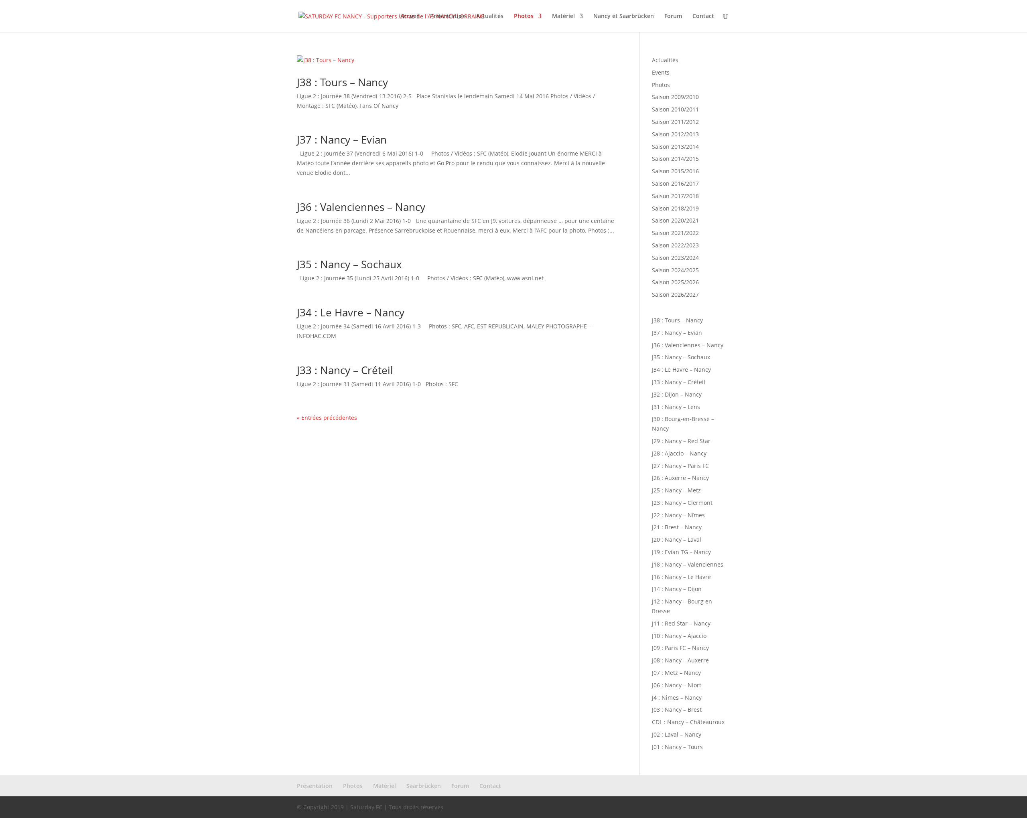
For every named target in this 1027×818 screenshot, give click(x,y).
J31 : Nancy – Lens (676, 407)
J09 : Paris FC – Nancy (680, 648)
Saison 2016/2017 (675, 183)
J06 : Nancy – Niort (676, 685)
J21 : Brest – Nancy (677, 527)
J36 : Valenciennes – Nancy (361, 207)
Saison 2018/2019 (675, 208)
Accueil (410, 16)
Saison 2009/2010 (675, 97)
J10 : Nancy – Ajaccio (679, 636)
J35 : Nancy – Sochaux (349, 264)
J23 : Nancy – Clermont (682, 502)
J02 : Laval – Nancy (676, 734)
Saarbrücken (423, 786)
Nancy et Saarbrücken (623, 16)
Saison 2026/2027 (675, 294)
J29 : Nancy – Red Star (681, 441)
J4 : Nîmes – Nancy (677, 697)
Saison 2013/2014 (675, 146)
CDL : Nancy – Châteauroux (688, 722)
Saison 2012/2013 (675, 134)
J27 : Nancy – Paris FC (680, 466)
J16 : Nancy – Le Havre (681, 577)
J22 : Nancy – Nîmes (678, 515)
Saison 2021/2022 (675, 233)
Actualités (489, 16)
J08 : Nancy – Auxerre (680, 660)
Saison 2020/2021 (675, 220)
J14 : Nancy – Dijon (677, 589)
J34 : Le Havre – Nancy (350, 312)
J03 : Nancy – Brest (677, 709)
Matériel (563, 16)
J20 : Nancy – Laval (676, 539)
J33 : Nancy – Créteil (345, 370)
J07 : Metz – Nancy (676, 672)
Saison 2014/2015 (675, 158)
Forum (673, 16)
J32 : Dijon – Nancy (677, 394)
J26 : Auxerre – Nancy (680, 478)
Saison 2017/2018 (675, 196)
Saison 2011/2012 (675, 122)
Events (661, 72)
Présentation (448, 16)
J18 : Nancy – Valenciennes (687, 564)
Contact (703, 16)
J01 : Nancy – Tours (677, 747)
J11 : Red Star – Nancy (681, 623)
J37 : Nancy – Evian (342, 139)
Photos (524, 16)
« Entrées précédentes (327, 417)
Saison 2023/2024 (675, 257)
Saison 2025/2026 (675, 282)
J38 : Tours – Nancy (342, 82)
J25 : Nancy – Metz (676, 490)
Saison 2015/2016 (675, 171)
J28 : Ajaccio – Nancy (679, 453)
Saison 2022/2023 (675, 245)
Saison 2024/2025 (675, 270)
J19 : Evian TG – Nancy (681, 552)
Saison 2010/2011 (675, 109)
